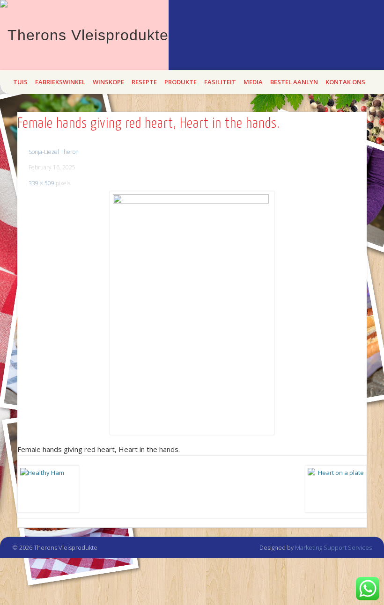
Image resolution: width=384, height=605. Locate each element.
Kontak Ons (345, 82)
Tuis (20, 82)
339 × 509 (41, 183)
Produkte (180, 82)
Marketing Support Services (333, 547)
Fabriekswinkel (60, 82)
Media (253, 82)
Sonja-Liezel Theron (54, 152)
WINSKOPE (108, 82)
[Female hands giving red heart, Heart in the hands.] (191, 313)
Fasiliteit (220, 82)
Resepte (144, 82)
